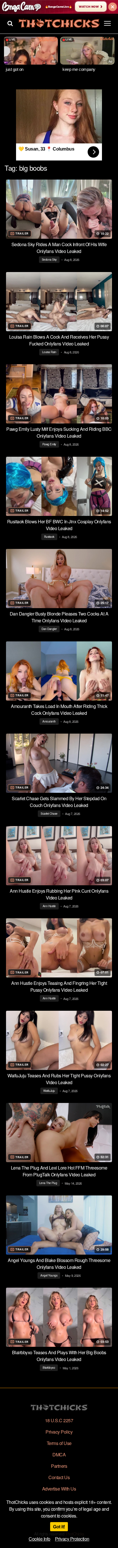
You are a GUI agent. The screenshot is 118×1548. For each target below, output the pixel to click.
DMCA (59, 1454)
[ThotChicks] (59, 23)
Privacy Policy (59, 1431)
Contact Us (59, 1477)
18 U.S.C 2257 (59, 1420)
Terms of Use (59, 1443)
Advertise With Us (59, 1488)
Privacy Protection (72, 1538)
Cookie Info (39, 1538)
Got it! (59, 1526)
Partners (59, 1466)
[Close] (112, 7)
